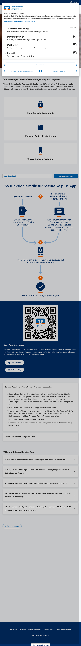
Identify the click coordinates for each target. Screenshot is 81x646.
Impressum (28, 21)
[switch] (75, 36)
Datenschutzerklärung (12, 21)
